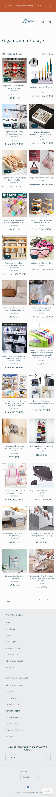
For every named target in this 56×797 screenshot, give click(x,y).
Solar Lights (11, 642)
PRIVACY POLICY (13, 704)
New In (8, 635)
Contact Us (10, 667)
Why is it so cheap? (14, 661)
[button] (6, 22)
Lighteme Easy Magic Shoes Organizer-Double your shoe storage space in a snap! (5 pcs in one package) (41, 353)
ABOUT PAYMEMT (13, 723)
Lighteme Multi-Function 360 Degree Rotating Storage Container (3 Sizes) (14, 403)
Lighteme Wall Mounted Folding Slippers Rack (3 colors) (14, 448)
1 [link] (8, 599)
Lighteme (22, 792)
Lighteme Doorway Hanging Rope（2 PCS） (41, 447)
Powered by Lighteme (35, 792)
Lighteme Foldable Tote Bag (41, 178)
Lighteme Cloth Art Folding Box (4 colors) (14, 534)
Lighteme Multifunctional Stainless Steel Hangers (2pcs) (41, 402)
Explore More (11, 654)
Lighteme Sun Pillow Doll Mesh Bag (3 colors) (14, 492)
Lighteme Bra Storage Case (42, 263)
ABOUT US (10, 691)
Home (8, 622)
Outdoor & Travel (13, 648)
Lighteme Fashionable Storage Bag (14, 577)
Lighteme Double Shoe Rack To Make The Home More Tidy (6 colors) (41, 578)
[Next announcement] (51, 6)
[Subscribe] (47, 757)
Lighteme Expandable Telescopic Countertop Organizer (14, 265)
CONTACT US (11, 698)
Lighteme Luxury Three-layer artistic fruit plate (41, 221)
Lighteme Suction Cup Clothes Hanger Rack (14, 133)
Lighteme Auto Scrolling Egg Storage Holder (14, 179)
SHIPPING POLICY (13, 717)
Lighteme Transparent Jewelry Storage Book (41, 309)
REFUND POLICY (12, 711)
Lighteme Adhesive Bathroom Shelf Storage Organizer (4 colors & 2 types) (14, 358)
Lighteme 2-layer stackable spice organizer (14, 87)
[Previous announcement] (5, 6)
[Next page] (47, 599)
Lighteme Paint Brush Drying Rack (42, 88)
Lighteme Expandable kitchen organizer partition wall (41, 134)
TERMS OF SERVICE (14, 730)
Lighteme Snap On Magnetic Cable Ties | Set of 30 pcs (14, 221)
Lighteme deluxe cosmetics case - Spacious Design (14, 309)
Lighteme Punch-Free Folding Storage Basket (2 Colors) (41, 534)
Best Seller (10, 629)
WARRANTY (10, 736)
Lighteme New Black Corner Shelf (41, 492)
